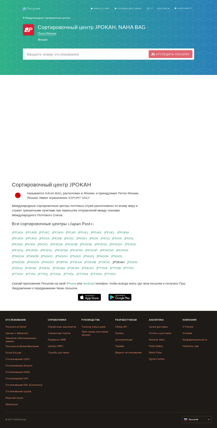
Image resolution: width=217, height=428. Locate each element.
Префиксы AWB (57, 339)
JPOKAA (76, 262)
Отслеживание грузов (18, 391)
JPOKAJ (17, 268)
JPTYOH (17, 274)
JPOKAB (90, 262)
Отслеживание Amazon (18, 365)
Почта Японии (47, 33)
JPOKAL (44, 268)
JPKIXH (81, 238)
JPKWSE (86, 244)
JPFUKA (17, 232)
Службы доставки (58, 352)
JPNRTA (62, 262)
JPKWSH (116, 244)
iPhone (71, 283)
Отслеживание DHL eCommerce (23, 384)
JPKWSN (76, 250)
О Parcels (188, 326)
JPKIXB (57, 238)
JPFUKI (71, 232)
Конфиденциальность (195, 339)
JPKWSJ (17, 250)
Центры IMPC (55, 346)
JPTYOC (128, 268)
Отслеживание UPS (16, 378)
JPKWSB (71, 244)
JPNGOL (117, 256)
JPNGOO (48, 262)
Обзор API (121, 326)
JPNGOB (32, 256)
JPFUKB (30, 232)
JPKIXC (69, 238)
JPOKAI (132, 262)
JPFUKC (44, 232)
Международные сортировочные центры (47, 17)
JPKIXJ (105, 238)
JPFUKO (31, 238)
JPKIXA (44, 238)
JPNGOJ (88, 256)
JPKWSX (122, 250)
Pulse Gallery (156, 346)
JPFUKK (96, 232)
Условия (187, 333)
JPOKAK (31, 268)
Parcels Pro (101, 8)
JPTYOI (30, 274)
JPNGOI (75, 256)
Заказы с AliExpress (16, 333)
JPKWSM (61, 250)
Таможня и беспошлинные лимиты (20, 340)
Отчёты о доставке (160, 333)
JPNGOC (47, 256)
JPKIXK (117, 238)
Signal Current (157, 358)
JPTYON (96, 274)
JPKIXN (30, 244)
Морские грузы (14, 397)
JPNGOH (61, 256)
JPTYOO (110, 274)
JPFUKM (123, 232)
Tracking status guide (94, 326)
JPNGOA (18, 256)
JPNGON (33, 262)
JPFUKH (57, 232)
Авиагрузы (11, 404)
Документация (123, 339)
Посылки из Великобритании (22, 346)
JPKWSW (107, 250)
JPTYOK (55, 274)
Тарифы (119, 346)
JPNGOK (103, 256)
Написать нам (191, 346)
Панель (119, 333)
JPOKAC (104, 262)
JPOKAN (73, 268)
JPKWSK (32, 250)
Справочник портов (59, 333)
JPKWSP (91, 250)
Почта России (13, 352)
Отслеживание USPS (17, 359)
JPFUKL (109, 232)
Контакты (163, 8)
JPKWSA (56, 244)
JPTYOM (82, 274)
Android (88, 283)
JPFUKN (17, 238)
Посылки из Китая (15, 326)
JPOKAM (59, 268)
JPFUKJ (83, 232)
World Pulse (155, 352)
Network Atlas (156, 339)
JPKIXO (42, 244)
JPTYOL (68, 274)
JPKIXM (17, 244)
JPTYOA (101, 268)
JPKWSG (101, 244)
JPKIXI (93, 238)
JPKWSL (46, 250)
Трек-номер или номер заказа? (95, 333)
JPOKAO (88, 268)
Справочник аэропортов (62, 326)
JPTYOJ (43, 274)
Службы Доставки (129, 8)
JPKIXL (129, 238)
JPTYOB (115, 268)
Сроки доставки (158, 326)
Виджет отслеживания (128, 352)
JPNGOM (18, 262)
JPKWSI (130, 244)
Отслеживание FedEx (17, 372)
